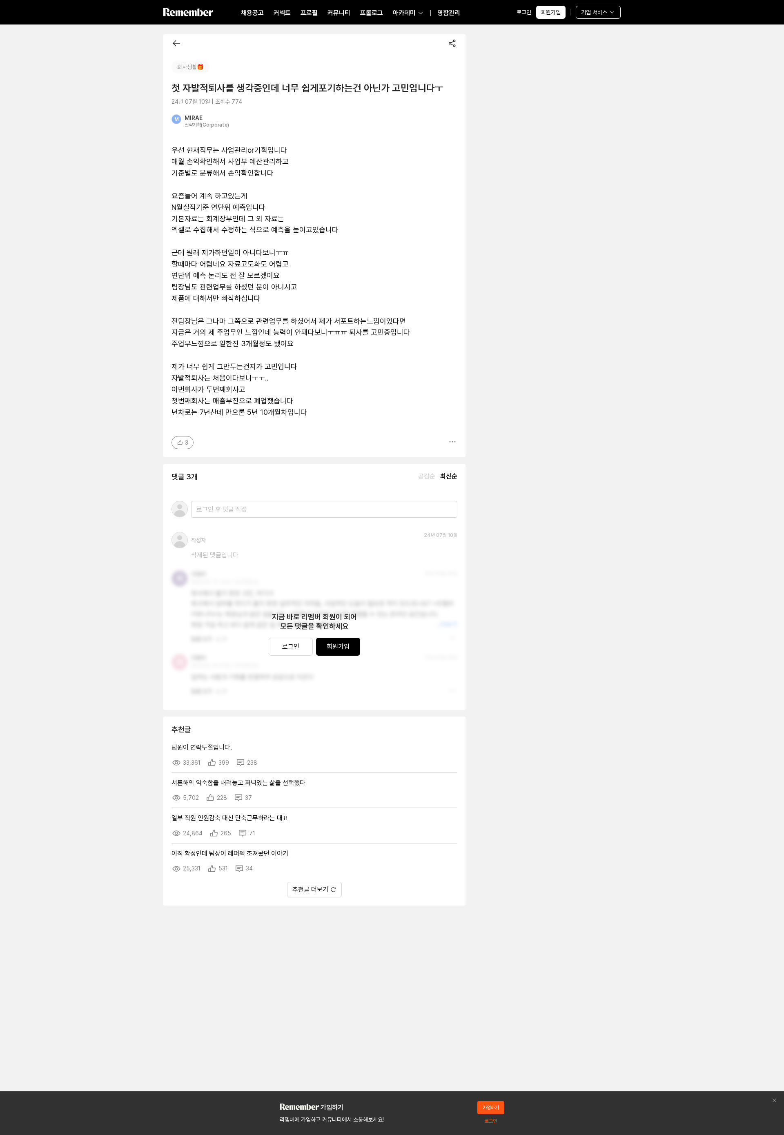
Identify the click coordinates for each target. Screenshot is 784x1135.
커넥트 (282, 13)
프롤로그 (371, 13)
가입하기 (491, 1108)
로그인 (524, 12)
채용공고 (252, 13)
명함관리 (448, 13)
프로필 (309, 13)
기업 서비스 (594, 12)
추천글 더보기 (310, 889)
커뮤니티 (338, 13)
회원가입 (551, 12)
